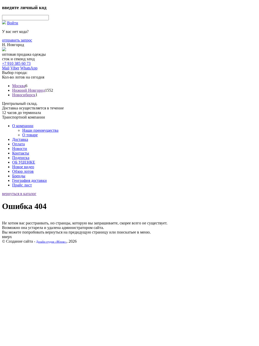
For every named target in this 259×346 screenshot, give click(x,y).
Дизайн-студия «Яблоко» (51, 241)
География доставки (29, 180)
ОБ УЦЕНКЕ (23, 162)
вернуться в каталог (19, 193)
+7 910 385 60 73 (16, 63)
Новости (19, 148)
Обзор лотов (23, 171)
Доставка (20, 139)
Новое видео (23, 167)
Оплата (18, 144)
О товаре (30, 135)
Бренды (18, 176)
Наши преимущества (40, 130)
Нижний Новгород (28, 90)
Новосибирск (23, 95)
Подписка (20, 158)
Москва (18, 86)
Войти (12, 23)
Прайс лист (22, 185)
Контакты (20, 153)
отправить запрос (17, 40)
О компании (22, 126)
